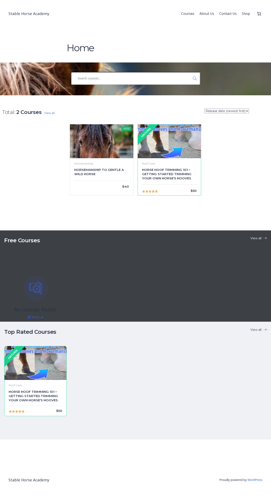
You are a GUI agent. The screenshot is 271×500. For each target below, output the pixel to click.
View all (49, 113)
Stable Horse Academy (28, 13)
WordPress (255, 480)
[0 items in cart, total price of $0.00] (259, 13)
